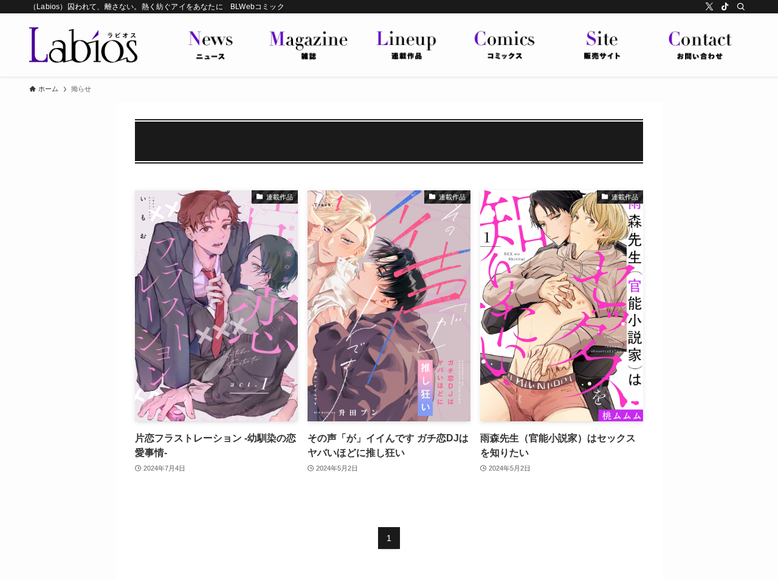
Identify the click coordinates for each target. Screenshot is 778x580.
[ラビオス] (83, 45)
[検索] (741, 6)
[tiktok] (725, 6)
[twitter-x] (709, 6)
